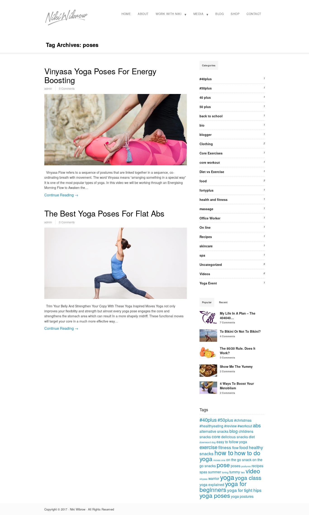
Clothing (206, 144)
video (253, 471)
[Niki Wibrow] (66, 24)
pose (223, 464)
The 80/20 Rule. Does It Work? (237, 350)
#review (230, 425)
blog (233, 431)
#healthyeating (211, 425)
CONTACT (254, 14)
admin (48, 88)
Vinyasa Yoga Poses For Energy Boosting (100, 75)
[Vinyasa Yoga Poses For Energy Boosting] (115, 129)
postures (246, 466)
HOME (126, 14)
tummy (234, 471)
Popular (207, 302)
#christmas (243, 420)
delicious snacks (234, 436)
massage (206, 209)
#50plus (206, 88)
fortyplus (207, 190)
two (243, 472)
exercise (208, 446)
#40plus (206, 79)
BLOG (219, 14)
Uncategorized (211, 264)
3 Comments (227, 357)
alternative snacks (214, 431)
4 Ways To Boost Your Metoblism (237, 385)
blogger (206, 134)
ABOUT (143, 14)
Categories (209, 65)
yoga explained (212, 484)
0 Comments (67, 88)
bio (202, 125)
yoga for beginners (223, 486)
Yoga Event (208, 283)
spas (203, 471)
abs (257, 425)
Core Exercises (211, 153)
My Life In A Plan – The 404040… (237, 315)
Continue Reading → (61, 194)
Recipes (206, 236)
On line (205, 227)
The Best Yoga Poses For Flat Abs (104, 213)
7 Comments (227, 322)
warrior (213, 478)
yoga (227, 477)
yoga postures (242, 496)
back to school (211, 116)
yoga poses (215, 495)
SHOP (235, 14)
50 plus (205, 106)
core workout (210, 162)
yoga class (248, 477)
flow (235, 447)
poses (235, 465)
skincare (206, 246)
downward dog (208, 442)
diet (252, 436)
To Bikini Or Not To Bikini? (240, 331)
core (216, 436)
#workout (245, 425)
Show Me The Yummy (236, 366)
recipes (257, 465)
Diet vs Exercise (212, 171)
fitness (224, 447)
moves (216, 460)
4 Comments (227, 336)
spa (202, 255)
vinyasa (203, 479)
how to (223, 452)
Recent (223, 302)
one (223, 460)
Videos (205, 274)
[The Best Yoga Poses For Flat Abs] (115, 263)
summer (214, 471)
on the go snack (239, 459)
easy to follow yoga (231, 441)
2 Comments (227, 371)
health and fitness (214, 199)
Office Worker (210, 218)
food (203, 181)
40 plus (205, 97)
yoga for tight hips (244, 490)
